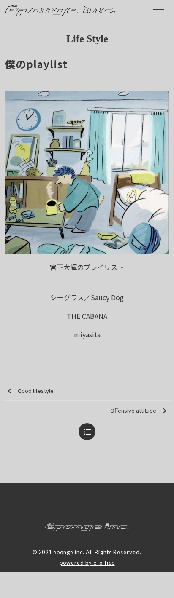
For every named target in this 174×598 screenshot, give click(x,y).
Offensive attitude (133, 410)
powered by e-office (87, 562)
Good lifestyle (36, 391)
